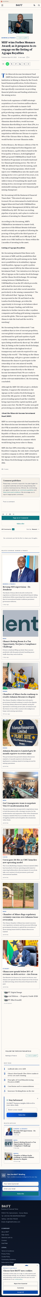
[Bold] (3, 514)
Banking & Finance (9, 38)
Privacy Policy (6, 1254)
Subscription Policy (8, 1262)
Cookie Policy (6, 1257)
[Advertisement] (20, 1025)
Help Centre (5, 1235)
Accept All (20, 1292)
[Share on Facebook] (16, 64)
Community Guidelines (9, 1259)
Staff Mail (5, 1243)
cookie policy (18, 1279)
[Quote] (10, 514)
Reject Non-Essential (20, 1283)
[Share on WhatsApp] (7, 64)
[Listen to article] (3, 64)
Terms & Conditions (8, 1251)
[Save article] (28, 64)
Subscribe (20, 524)
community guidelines (27, 490)
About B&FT (5, 1232)
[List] (13, 514)
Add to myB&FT (23, 38)
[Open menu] (3, 5)
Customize (20, 1288)
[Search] (38, 5)
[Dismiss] (37, 1098)
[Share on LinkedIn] (20, 64)
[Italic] (6, 514)
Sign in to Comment (20, 518)
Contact (4, 1240)
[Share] (24, 64)
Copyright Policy (7, 1265)
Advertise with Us (7, 1237)
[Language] (34, 5)
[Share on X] (11, 64)
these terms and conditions (12, 492)
